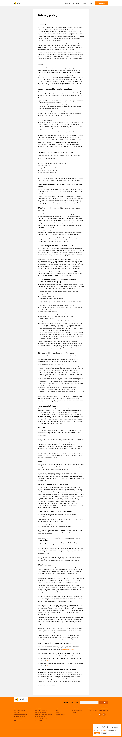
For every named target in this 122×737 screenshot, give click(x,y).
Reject (104, 733)
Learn (84, 3)
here (47, 660)
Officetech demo (39, 725)
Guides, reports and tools (92, 711)
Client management (19, 716)
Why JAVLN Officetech (41, 710)
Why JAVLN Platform (19, 710)
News (57, 712)
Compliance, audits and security (43, 714)
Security (74, 712)
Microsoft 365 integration (41, 720)
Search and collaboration (41, 718)
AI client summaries (40, 716)
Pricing (36, 722)
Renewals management (20, 714)
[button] (67, 3)
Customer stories (60, 714)
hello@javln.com (103, 710)
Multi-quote (17, 712)
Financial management (20, 718)
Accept (97, 733)
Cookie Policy (105, 730)
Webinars (90, 714)
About (57, 710)
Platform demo (18, 720)
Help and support (77, 710)
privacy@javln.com (68, 649)
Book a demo (101, 3)
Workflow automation (40, 712)
